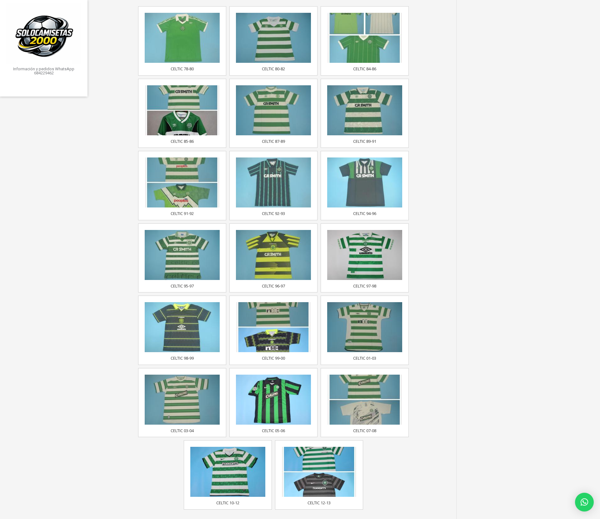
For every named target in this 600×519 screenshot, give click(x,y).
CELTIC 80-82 (273, 69)
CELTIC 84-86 (364, 69)
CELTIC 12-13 (319, 503)
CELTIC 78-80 (182, 69)
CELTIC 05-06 (273, 430)
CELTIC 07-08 (364, 430)
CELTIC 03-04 (182, 430)
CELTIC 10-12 (227, 503)
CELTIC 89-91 (364, 141)
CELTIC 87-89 (273, 141)
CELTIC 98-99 (182, 358)
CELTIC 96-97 (273, 286)
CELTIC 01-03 (364, 358)
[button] (584, 502)
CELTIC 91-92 (182, 213)
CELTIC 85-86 (182, 141)
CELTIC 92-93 (273, 213)
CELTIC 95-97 (182, 286)
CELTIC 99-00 (273, 358)
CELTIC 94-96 (364, 213)
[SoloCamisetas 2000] (43, 33)
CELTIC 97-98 (364, 286)
